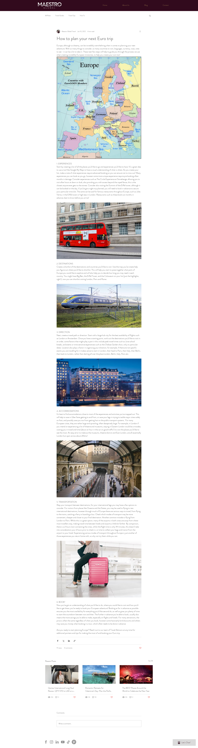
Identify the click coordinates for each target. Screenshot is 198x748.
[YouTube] (62, 742)
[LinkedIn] (57, 742)
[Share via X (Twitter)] (63, 641)
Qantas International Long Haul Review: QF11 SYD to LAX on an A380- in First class (61, 689)
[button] (150, 16)
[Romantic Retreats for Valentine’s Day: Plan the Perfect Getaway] (99, 674)
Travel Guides (59, 15)
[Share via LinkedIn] (69, 641)
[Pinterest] (74, 742)
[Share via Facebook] (58, 641)
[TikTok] (68, 742)
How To (82, 15)
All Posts (48, 15)
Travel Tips (72, 15)
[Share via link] (74, 641)
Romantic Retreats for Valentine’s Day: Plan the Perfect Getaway (98, 689)
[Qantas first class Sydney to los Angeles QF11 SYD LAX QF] (61, 674)
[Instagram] (51, 742)
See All (150, 661)
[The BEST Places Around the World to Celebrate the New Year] (136, 674)
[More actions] (140, 31)
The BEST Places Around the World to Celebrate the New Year (136, 689)
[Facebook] (46, 742)
